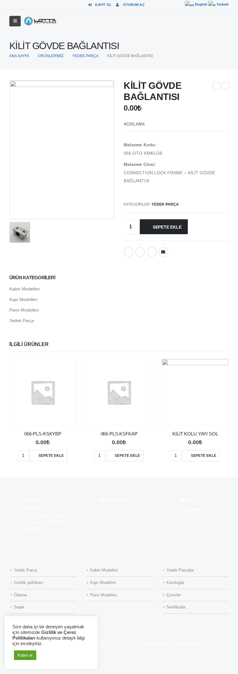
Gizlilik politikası (28, 583)
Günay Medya (185, 644)
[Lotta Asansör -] (40, 21)
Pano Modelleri (24, 309)
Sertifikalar (176, 607)
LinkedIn (152, 252)
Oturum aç (134, 5)
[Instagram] (165, 4)
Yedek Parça (165, 204)
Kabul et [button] (25, 655)
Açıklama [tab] (134, 124)
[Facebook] (154, 4)
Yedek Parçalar (180, 570)
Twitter (140, 252)
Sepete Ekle (167, 227)
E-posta (163, 252)
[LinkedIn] (175, 4)
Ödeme (20, 595)
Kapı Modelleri (23, 299)
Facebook (129, 252)
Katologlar (175, 583)
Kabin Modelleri (24, 288)
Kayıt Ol (103, 5)
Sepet (19, 607)
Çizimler (173, 595)
